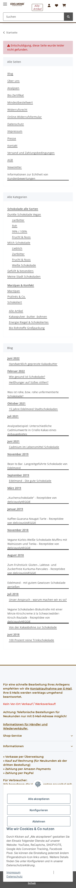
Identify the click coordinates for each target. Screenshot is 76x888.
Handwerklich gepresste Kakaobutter (33, 364)
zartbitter (18, 220)
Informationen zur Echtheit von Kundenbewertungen (27, 176)
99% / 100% (19, 231)
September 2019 (18, 475)
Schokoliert (14, 302)
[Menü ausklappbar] (5, 2)
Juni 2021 (13, 441)
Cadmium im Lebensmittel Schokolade (34, 447)
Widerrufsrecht (17, 109)
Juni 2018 (13, 634)
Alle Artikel (16, 311)
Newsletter (14, 167)
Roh (14, 226)
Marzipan (13, 291)
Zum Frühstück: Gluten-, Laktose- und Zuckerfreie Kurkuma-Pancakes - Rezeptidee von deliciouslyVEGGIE (36, 569)
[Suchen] (68, 16)
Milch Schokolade (18, 243)
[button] (49, 5)
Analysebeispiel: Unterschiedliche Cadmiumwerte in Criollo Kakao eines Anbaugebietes (31, 430)
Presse (11, 138)
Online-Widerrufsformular (24, 117)
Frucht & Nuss (21, 237)
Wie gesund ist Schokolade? (27, 377)
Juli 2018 (13, 594)
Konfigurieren (39, 810)
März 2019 (14, 488)
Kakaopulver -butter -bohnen (28, 316)
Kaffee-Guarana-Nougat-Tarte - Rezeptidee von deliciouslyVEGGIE (35, 521)
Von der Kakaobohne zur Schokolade (33, 627)
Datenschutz (14, 876)
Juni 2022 (13, 358)
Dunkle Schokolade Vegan (24, 214)
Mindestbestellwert (20, 102)
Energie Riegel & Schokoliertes (29, 322)
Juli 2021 (13, 416)
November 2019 (17, 454)
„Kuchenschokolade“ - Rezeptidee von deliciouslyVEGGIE (32, 500)
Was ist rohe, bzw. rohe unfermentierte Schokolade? (33, 394)
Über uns (13, 81)
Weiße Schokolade (24, 265)
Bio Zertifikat (15, 95)
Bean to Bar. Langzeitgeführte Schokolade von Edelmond (37, 466)
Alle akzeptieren (38, 798)
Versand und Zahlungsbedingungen (31, 153)
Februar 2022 (16, 371)
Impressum (13, 872)
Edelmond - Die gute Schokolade (30, 481)
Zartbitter (18, 254)
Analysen (13, 88)
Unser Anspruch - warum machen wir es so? (38, 599)
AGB (10, 160)
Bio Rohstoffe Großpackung (27, 328)
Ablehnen (38, 821)
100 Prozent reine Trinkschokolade (31, 640)
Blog (10, 73)
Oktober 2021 (16, 403)
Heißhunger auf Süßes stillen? (28, 382)
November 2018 (17, 530)
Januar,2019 (15, 509)
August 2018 (15, 555)
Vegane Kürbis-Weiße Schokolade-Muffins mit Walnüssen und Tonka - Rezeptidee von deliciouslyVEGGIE (37, 544)
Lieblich (17, 248)
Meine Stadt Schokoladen (24, 276)
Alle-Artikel (37, 7)
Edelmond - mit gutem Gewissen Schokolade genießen (36, 585)
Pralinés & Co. (16, 296)
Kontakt (12, 145)
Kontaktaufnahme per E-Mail (51, 688)
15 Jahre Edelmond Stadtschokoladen (33, 409)
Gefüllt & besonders (20, 271)
